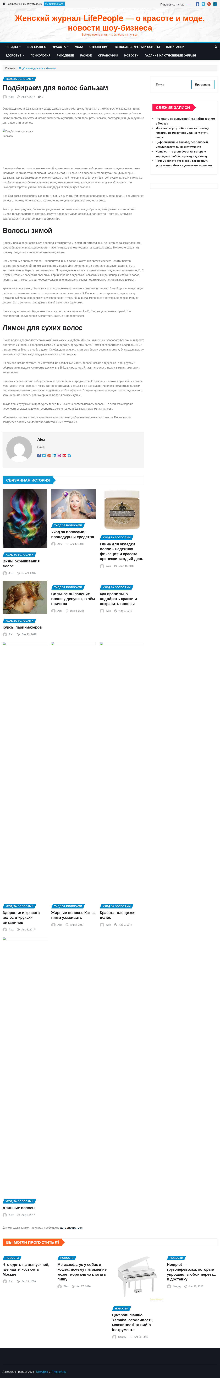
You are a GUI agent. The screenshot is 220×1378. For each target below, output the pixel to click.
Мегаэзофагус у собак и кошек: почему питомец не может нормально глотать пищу (182, 132)
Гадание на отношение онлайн (170, 55)
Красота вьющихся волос (117, 915)
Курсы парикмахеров (22, 627)
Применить (203, 84)
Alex (11, 96)
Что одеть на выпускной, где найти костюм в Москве (26, 1269)
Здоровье (14, 55)
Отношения (98, 47)
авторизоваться (71, 1227)
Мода (79, 47)
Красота (59, 47)
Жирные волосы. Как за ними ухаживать (73, 915)
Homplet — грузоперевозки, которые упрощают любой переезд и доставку (191, 1272)
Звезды (12, 47)
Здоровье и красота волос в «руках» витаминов (21, 917)
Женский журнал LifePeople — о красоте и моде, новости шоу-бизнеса (110, 22)
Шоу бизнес (36, 47)
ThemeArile (59, 1372)
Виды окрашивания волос (21, 563)
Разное (86, 55)
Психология (41, 55)
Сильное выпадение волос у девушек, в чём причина (73, 598)
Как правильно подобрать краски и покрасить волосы (118, 598)
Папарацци (175, 47)
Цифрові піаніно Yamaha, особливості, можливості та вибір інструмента (132, 1322)
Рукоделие (65, 55)
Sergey (122, 1337)
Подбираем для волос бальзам (37, 68)
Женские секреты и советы (137, 47)
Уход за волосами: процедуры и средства (72, 534)
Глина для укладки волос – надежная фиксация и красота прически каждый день (121, 551)
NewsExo (42, 1372)
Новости (131, 55)
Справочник (108, 55)
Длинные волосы (19, 1207)
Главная (10, 68)
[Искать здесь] (216, 47)
